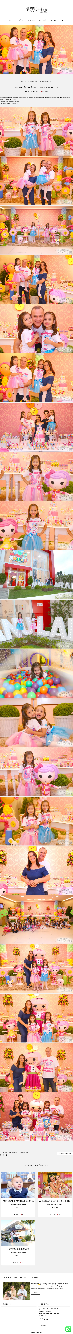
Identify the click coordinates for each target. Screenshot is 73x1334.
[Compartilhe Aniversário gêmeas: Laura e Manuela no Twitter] (3, 1155)
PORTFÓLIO (19, 20)
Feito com (36, 1332)
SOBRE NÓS (43, 20)
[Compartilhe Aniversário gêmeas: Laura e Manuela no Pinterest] (6, 1155)
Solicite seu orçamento (65, 1153)
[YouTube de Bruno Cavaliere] (47, 1319)
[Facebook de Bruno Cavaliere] (40, 1319)
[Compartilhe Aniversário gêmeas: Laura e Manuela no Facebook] (0, 1155)
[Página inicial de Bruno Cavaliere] (36, 9)
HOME (10, 20)
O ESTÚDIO (31, 20)
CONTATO (54, 20)
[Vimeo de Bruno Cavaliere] (44, 1319)
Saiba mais (35, 1292)
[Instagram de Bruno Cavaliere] (42, 1319)
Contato (43, 1325)
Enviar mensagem (46, 1311)
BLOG (64, 20)
